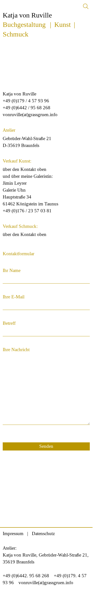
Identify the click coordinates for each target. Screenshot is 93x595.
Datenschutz (43, 533)
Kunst (62, 24)
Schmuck (15, 34)
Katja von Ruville (27, 15)
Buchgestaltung (24, 24)
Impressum (13, 533)
